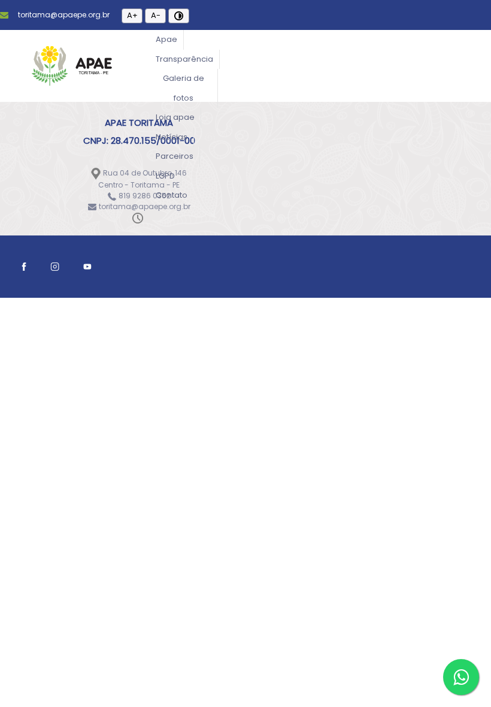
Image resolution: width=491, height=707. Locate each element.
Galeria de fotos (183, 88)
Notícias (171, 137)
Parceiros (174, 156)
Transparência (184, 59)
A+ (132, 15)
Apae (166, 39)
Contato (171, 195)
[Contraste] (178, 15)
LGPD (165, 176)
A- (155, 15)
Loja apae (175, 117)
